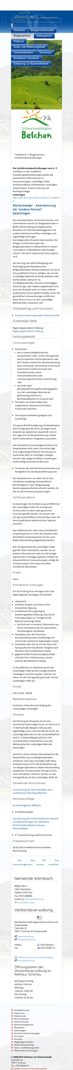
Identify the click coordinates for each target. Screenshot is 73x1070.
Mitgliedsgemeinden (23, 1041)
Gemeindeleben (23, 52)
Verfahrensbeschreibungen (27, 1033)
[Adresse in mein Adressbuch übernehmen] (40, 919)
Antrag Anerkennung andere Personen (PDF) (37, 315)
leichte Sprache (21, 1021)
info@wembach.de (33, 899)
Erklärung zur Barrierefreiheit (31, 63)
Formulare (19, 1036)
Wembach (21, 154)
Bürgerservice (22, 35)
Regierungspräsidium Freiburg (28, 331)
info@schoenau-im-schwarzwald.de (35, 957)
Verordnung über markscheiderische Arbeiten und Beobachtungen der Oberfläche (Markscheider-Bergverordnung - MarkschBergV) (36, 823)
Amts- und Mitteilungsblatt (26, 1047)
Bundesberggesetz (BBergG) (27, 805)
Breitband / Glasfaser (26, 58)
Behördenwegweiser (24, 1024)
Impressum (19, 1013)
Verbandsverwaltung (24, 1044)
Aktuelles (19, 30)
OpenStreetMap (25, 936)
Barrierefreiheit (21, 1018)
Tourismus (45, 52)
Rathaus (19, 41)
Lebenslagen (20, 1030)
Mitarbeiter (19, 1027)
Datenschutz (20, 1016)
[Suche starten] (12, 25)
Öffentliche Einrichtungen (26, 1050)
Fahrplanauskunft (26, 939)
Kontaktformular (26, 902)
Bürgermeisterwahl (42, 30)
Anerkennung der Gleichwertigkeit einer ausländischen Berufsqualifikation (33, 791)
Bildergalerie (44, 35)
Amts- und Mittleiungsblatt (29, 46)
